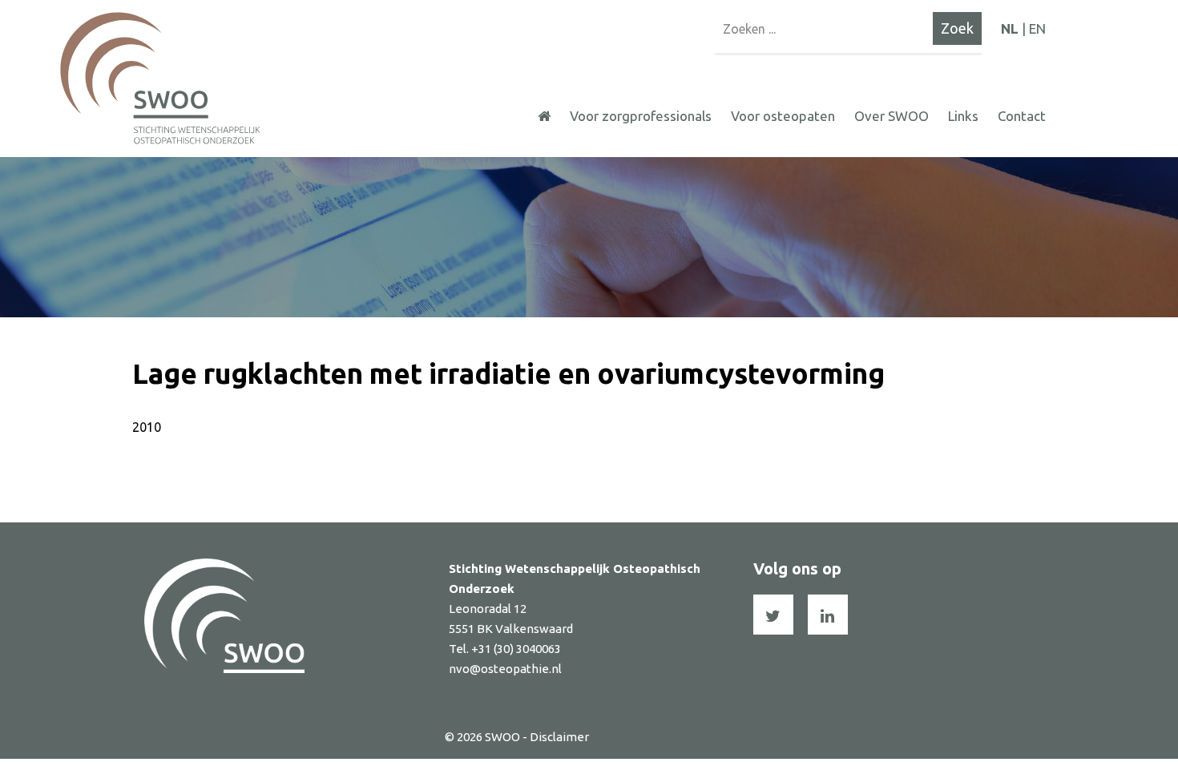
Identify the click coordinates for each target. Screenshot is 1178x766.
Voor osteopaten (783, 115)
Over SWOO (891, 115)
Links (963, 115)
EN (1037, 28)
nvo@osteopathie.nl (505, 668)
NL (1010, 28)
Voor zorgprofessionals (641, 115)
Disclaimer (559, 737)
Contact (1022, 115)
